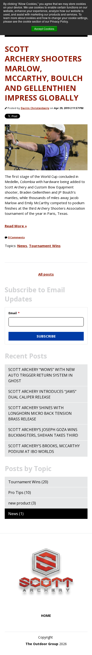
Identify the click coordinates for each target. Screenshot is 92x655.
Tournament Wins (45, 245)
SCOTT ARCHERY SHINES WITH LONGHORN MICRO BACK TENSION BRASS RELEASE (40, 413)
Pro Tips (19, 492)
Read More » (16, 226)
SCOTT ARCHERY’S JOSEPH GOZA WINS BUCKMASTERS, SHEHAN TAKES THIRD (43, 432)
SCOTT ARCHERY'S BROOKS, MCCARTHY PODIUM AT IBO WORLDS (44, 448)
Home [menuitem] (46, 615)
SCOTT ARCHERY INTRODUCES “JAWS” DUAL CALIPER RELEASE (42, 394)
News (22, 245)
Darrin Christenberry (35, 108)
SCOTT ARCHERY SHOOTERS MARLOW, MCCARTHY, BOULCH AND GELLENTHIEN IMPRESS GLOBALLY (44, 73)
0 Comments (16, 237)
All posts (46, 274)
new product (22, 503)
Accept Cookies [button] (44, 29)
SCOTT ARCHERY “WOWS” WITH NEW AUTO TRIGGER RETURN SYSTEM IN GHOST (41, 375)
